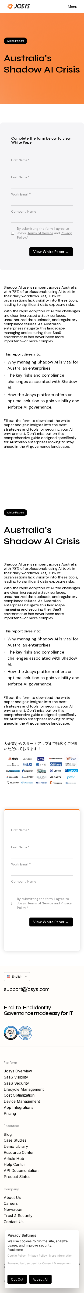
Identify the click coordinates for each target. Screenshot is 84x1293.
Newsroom (13, 1209)
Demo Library (16, 1146)
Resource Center (19, 1152)
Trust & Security (18, 1215)
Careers (11, 1203)
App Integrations (18, 1107)
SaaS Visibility (16, 1077)
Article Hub (14, 1158)
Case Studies (15, 1140)
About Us (12, 1197)
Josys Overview (18, 1071)
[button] (73, 6)
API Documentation (21, 1170)
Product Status (17, 1176)
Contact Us (14, 1221)
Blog (8, 1134)
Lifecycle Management (24, 1089)
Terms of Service (40, 233)
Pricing (10, 1113)
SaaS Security (16, 1083)
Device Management (22, 1101)
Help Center (14, 1164)
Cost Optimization (19, 1095)
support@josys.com (26, 989)
